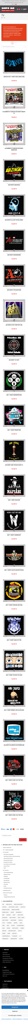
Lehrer (22, 928)
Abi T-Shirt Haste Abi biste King (14, 570)
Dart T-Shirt (21, 917)
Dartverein (13, 920)
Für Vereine (6, 870)
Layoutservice (6, 954)
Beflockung (5, 988)
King (8, 925)
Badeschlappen (15, 909)
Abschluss (9, 904)
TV (4, 17)
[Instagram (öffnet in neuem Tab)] (14, 4)
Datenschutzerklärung (6, 1019)
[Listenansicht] (15, 43)
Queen (3, 933)
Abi (3, 904)
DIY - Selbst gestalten (8, 850)
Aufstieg (6, 876)
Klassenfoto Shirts (18, 110)
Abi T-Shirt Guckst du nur (14, 675)
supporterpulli (6, 936)
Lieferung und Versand (8, 974)
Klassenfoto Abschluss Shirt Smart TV (14, 112)
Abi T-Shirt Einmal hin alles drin (14, 710)
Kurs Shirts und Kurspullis (9, 864)
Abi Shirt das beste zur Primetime (14, 745)
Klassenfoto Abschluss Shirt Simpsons (14, 149)
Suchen (23, 839)
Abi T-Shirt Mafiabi (14, 500)
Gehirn (15, 922)
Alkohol (4, 907)
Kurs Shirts (15, 928)
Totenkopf (14, 936)
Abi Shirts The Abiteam (14, 290)
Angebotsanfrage (7, 972)
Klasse (13, 925)
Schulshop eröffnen (8, 958)
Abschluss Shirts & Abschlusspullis (11, 75)
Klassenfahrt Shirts (8, 860)
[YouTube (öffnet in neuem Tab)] (16, 4)
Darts (5, 886)
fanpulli (20, 920)
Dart (14, 915)
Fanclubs (6, 884)
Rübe (9, 933)
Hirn (3, 925)
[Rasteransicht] (12, 43)
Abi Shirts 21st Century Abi (14, 325)
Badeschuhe (7, 882)
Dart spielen (13, 917)
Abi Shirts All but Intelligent (14, 220)
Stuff (5, 868)
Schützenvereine (8, 888)
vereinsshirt (14, 938)
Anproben (5, 952)
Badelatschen (5, 909)
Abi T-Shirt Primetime (14, 430)
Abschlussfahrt (18, 904)
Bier (3, 915)
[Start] (1, 17)
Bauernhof (19, 912)
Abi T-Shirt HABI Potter (14, 640)
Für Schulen (21, 75)
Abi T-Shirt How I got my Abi (14, 780)
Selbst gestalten (7, 962)
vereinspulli (5, 938)
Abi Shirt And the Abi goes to (14, 465)
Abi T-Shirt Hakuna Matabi (14, 605)
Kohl (3, 928)
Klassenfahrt (20, 925)
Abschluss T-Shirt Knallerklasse (14, 76)
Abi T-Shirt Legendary (14, 535)
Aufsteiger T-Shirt (13, 907)
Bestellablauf (6, 970)
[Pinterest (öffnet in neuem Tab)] (12, 4)
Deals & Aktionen (7, 847)
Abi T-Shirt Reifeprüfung (14, 395)
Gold (21, 922)
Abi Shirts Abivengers (14, 255)
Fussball (9, 922)
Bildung (9, 915)
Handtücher (6, 880)
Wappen (21, 938)
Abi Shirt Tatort (14, 360)
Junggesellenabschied (9, 897)
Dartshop (4, 917)
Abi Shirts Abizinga (14, 185)
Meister (4, 930)
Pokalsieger (6, 878)
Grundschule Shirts (10, 110)
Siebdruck (5, 984)
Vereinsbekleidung (8, 872)
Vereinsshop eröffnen (8, 960)
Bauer (12, 912)
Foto (3, 922)
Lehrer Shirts (7, 866)
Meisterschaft (7, 874)
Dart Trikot (5, 920)
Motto (20, 930)
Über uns (5, 976)
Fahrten (5, 895)
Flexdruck (5, 986)
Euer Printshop (6, 956)
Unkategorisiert (7, 890)
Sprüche (14, 933)
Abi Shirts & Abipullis (11, 183)
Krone (8, 928)
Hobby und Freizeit (7, 893)
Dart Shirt (20, 915)
